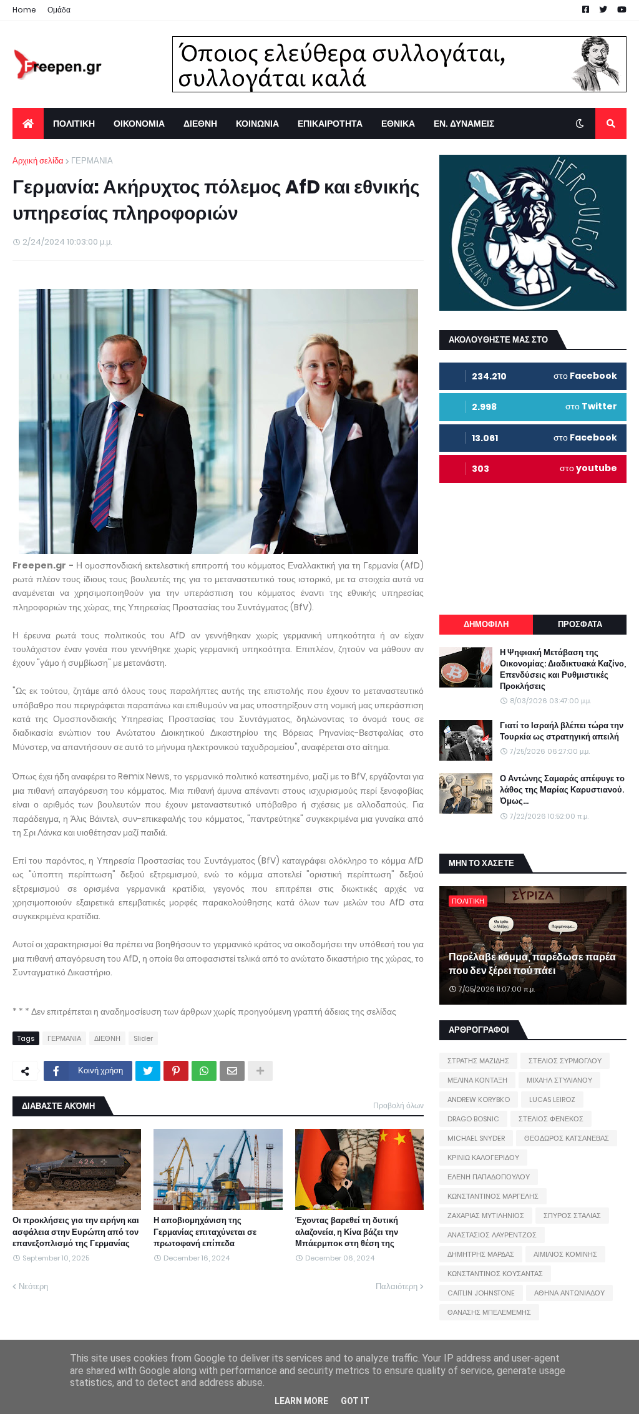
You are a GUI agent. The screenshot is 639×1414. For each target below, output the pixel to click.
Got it (355, 1401)
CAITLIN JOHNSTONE (481, 1293)
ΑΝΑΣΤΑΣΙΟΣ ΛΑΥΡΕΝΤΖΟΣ (492, 1235)
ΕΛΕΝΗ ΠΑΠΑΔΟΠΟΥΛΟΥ (488, 1177)
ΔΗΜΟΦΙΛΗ (486, 624)
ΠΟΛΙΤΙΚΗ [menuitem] (74, 123)
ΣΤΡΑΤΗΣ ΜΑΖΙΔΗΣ (478, 1061)
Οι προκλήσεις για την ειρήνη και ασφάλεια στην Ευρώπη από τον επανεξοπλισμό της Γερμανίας (75, 1232)
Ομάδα (59, 9)
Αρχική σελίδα (38, 161)
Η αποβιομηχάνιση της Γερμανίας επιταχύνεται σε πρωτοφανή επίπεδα (205, 1232)
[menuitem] (28, 123)
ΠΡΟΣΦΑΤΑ (580, 624)
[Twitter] (147, 1071)
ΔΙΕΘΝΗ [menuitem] (200, 123)
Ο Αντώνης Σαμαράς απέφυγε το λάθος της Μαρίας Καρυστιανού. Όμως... (562, 790)
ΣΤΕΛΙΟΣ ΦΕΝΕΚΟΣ (551, 1119)
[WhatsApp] (204, 1071)
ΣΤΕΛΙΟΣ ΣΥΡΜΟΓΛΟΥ (565, 1061)
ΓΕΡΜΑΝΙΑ (92, 161)
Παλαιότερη (396, 1286)
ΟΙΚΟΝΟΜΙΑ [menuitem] (139, 123)
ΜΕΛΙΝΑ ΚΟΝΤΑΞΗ (477, 1080)
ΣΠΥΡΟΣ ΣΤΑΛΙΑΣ (572, 1216)
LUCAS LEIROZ (552, 1099)
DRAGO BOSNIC (473, 1119)
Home (24, 9)
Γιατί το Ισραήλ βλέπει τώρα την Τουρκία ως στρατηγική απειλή (561, 731)
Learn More (301, 1401)
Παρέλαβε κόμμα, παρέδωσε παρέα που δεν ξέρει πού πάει (532, 964)
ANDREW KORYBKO (478, 1099)
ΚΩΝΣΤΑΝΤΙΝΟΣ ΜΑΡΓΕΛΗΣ (493, 1196)
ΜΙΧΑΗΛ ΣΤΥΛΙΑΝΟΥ (559, 1080)
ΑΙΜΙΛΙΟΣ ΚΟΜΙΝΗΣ (565, 1254)
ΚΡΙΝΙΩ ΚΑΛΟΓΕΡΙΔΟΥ (483, 1158)
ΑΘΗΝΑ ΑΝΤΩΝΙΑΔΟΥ (569, 1293)
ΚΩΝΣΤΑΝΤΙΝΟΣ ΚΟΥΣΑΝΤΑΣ (495, 1274)
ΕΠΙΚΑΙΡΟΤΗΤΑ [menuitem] (330, 123)
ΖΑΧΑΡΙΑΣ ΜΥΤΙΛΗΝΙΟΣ (485, 1216)
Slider (143, 1038)
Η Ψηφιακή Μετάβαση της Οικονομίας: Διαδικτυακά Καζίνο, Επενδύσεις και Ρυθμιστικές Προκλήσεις (563, 670)
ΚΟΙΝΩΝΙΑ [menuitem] (257, 123)
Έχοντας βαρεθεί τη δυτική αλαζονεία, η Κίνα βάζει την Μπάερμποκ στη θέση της (346, 1232)
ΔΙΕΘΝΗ (107, 1038)
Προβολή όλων (398, 1105)
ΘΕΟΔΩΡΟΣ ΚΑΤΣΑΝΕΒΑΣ (566, 1138)
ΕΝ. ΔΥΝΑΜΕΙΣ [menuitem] (464, 123)
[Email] (232, 1071)
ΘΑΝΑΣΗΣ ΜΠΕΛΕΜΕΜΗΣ (489, 1312)
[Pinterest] (175, 1071)
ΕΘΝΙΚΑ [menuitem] (398, 123)
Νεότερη (33, 1286)
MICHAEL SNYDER (476, 1138)
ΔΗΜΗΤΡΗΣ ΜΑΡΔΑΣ (480, 1254)
